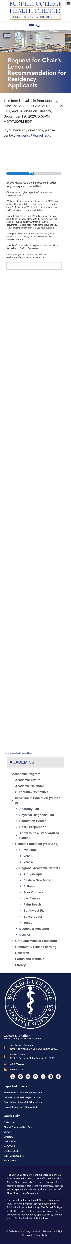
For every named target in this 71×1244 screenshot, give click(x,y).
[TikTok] (20, 1076)
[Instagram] (12, 1076)
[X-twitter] (43, 1076)
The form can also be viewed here (18, 753)
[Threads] (58, 1076)
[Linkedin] (50, 1076)
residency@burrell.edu (33, 135)
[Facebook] (35, 1076)
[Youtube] (28, 1076)
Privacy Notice (41, 1235)
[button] (68, 3)
